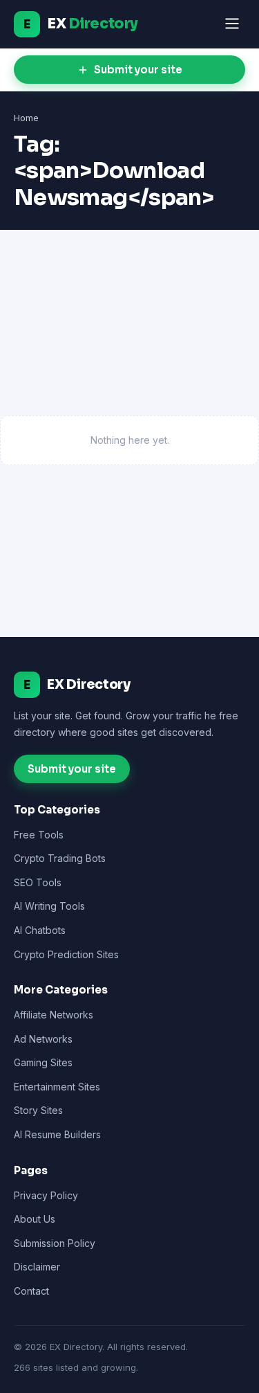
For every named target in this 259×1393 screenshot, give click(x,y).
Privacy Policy (46, 1195)
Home (26, 117)
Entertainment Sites (57, 1087)
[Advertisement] (129, 335)
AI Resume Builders (57, 1134)
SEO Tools (37, 882)
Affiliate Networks (53, 1015)
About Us (34, 1219)
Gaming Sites (43, 1062)
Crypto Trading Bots (60, 858)
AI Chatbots (40, 930)
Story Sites (38, 1110)
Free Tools (39, 835)
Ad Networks (43, 1039)
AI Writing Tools (49, 906)
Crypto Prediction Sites (66, 954)
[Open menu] (232, 24)
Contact (31, 1291)
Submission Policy (54, 1243)
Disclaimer (37, 1267)
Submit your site (138, 69)
